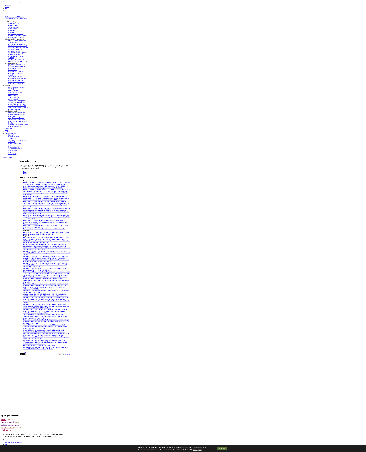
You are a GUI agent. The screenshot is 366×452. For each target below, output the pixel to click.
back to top (22, 352)
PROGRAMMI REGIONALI (13, 425)
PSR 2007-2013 (7, 157)
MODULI (3, 425)
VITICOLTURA (7, 430)
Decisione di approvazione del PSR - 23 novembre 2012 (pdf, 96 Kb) (44, 229)
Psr (21, 424)
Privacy (55, 436)
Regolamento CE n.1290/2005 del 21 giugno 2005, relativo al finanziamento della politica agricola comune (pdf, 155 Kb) (46, 226)
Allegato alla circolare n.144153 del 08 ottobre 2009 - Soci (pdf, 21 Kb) (44, 294)
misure (17, 422)
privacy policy (197, 450)
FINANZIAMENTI (7, 422)
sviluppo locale (17, 427)
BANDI (3, 419)
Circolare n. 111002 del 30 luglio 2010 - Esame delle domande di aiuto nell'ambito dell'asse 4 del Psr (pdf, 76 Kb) (44, 269)
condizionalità (9, 419)
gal (15, 422)
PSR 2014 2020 (7, 427)
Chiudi (222, 448)
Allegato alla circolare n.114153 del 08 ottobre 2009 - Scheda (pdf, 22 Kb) (45, 296)
